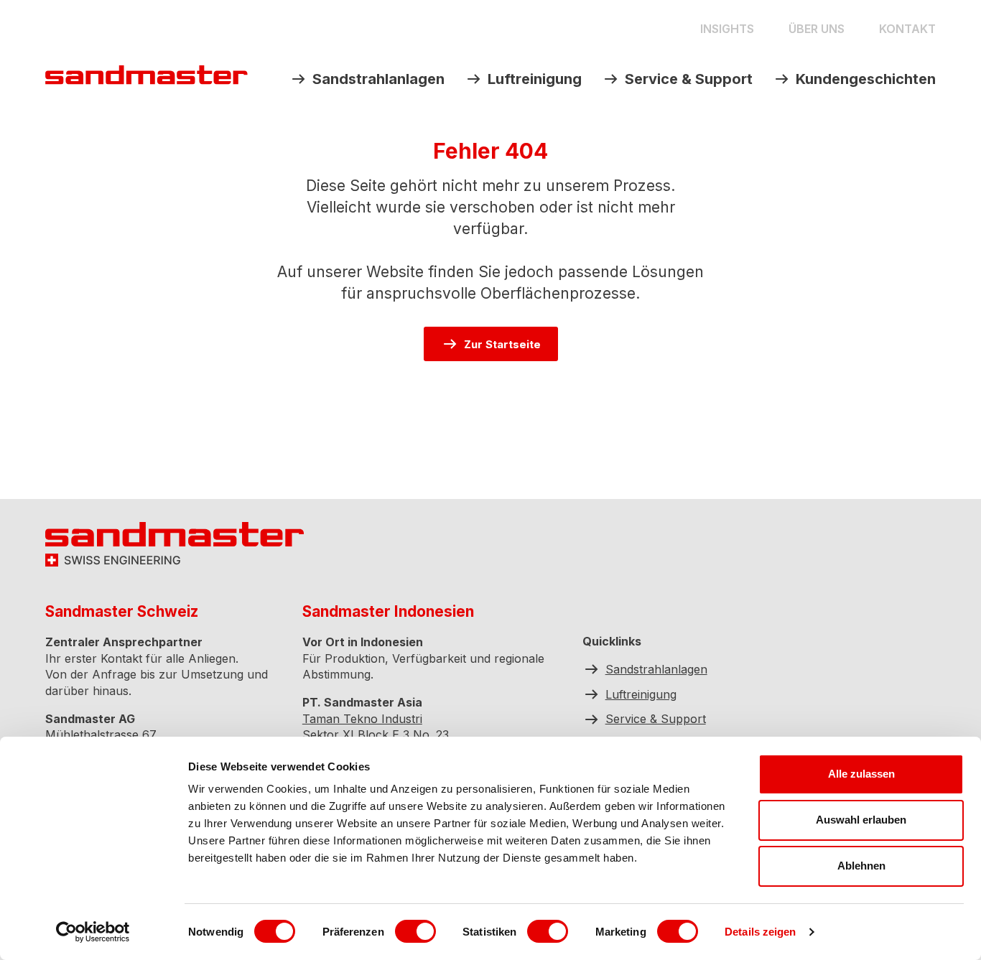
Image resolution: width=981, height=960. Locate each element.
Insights (727, 29)
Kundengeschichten (866, 79)
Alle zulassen (861, 774)
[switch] (415, 931)
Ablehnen (861, 865)
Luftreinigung (535, 79)
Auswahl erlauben (861, 820)
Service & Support (689, 79)
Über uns (817, 29)
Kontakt (907, 29)
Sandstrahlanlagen (378, 79)
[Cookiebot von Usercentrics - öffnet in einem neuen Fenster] (93, 932)
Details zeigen (760, 932)
